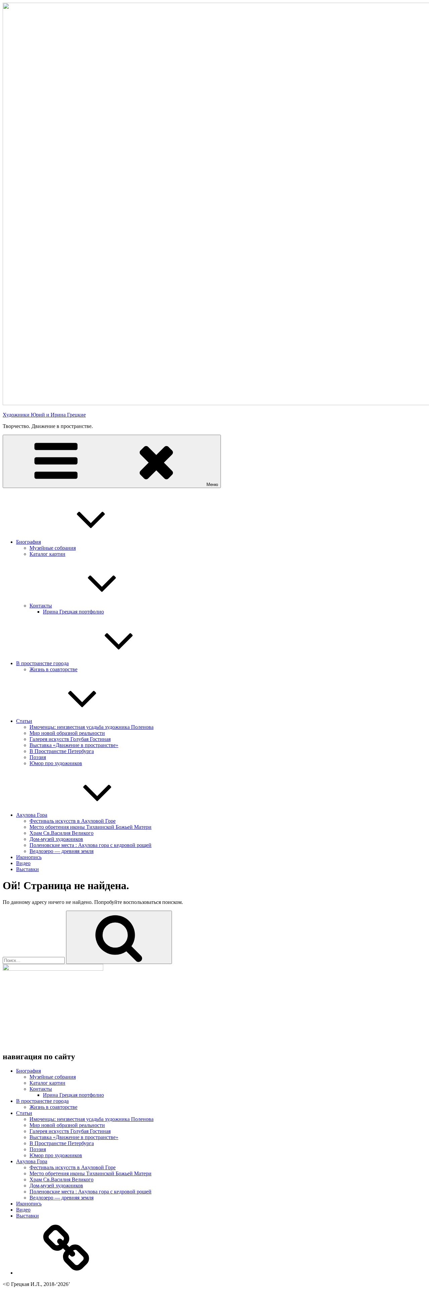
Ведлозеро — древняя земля (61, 851)
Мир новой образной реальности (67, 733)
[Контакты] (66, 1273)
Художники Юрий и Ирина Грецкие (44, 415)
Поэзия (37, 757)
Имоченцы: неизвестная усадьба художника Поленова (91, 727)
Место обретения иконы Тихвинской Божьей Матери (90, 827)
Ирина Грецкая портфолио (73, 611)
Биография (28, 542)
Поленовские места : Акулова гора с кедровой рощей (90, 845)
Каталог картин (47, 554)
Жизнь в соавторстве (53, 669)
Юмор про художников (55, 763)
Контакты (40, 605)
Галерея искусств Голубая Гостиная (70, 739)
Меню (212, 484)
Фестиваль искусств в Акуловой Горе (72, 821)
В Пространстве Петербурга (61, 751)
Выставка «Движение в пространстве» (73, 745)
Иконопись (29, 857)
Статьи (24, 721)
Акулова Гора (31, 815)
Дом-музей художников (56, 839)
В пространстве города (42, 663)
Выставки (27, 869)
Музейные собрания (52, 548)
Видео (23, 863)
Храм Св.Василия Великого (61, 833)
